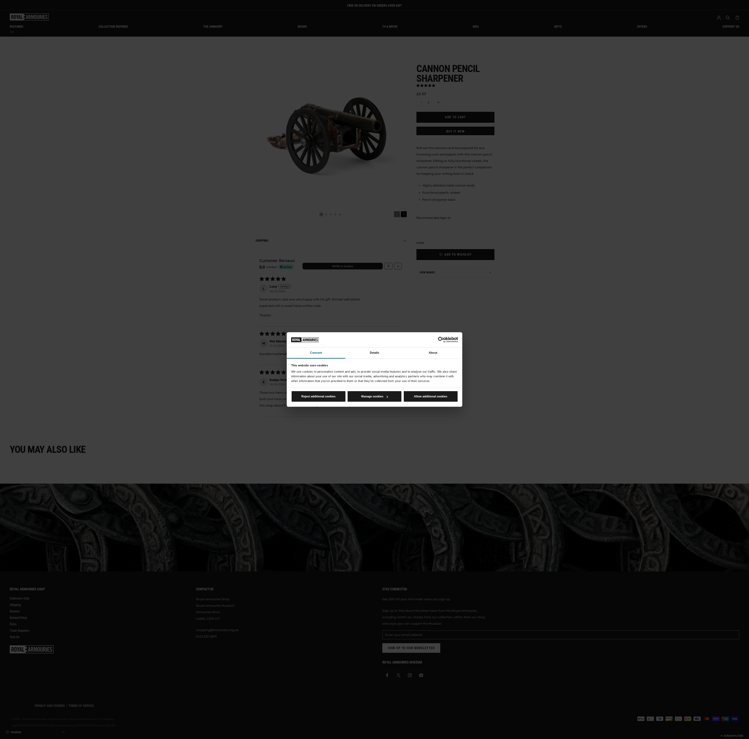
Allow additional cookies (430, 396)
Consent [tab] (316, 352)
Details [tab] (374, 352)
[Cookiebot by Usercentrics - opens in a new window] (441, 340)
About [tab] (433, 352)
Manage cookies (372, 396)
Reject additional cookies (318, 396)
